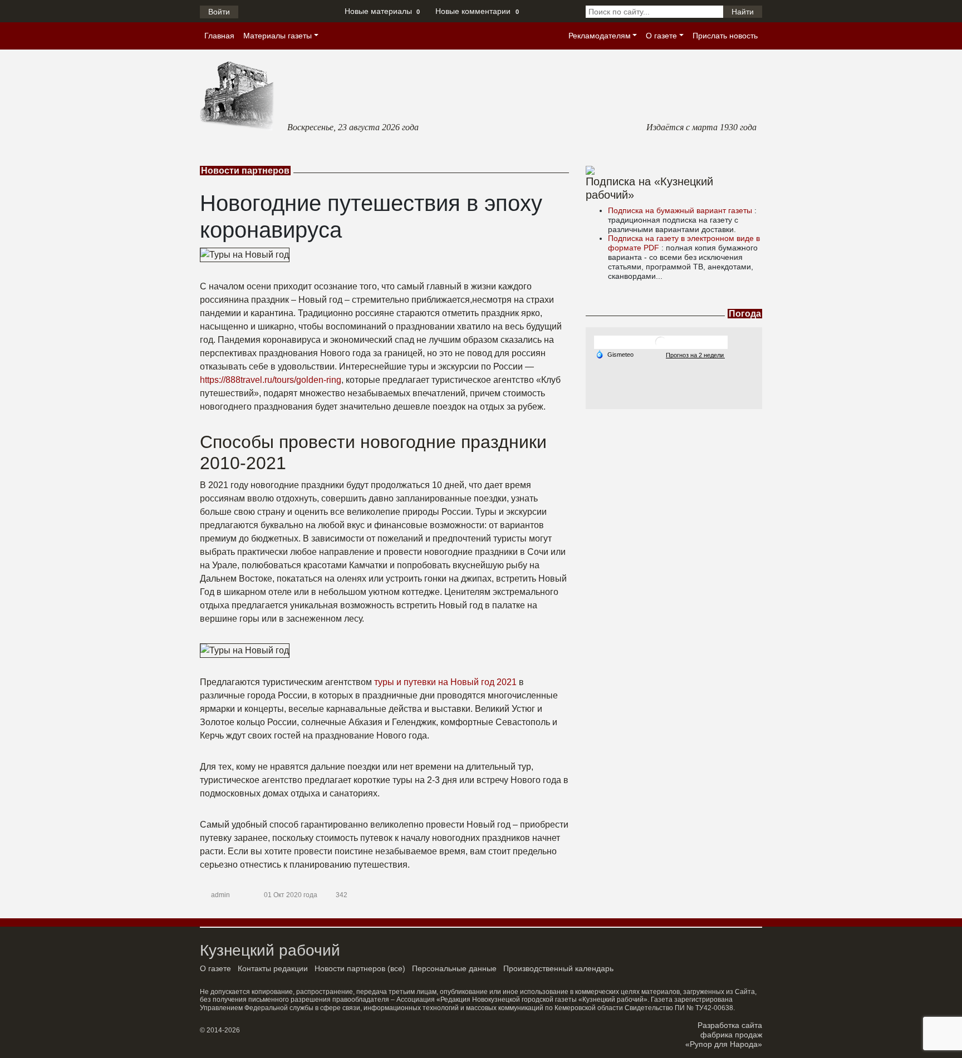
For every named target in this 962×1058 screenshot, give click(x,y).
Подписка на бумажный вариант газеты (681, 210)
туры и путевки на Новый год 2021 (445, 682)
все (396, 968)
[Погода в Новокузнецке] (660, 342)
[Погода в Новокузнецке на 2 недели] (695, 354)
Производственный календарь (558, 968)
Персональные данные (454, 968)
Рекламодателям (599, 35)
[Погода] (614, 354)
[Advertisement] (674, 478)
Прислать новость (725, 35)
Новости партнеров (350, 968)
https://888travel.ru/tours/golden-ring (270, 380)
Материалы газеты (277, 35)
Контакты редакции (273, 968)
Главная (219, 35)
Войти (219, 11)
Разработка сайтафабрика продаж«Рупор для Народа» (723, 1035)
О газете (661, 35)
